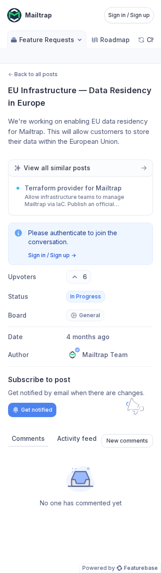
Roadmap (115, 39)
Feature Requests (46, 39)
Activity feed (77, 438)
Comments (28, 438)
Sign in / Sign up (129, 15)
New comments (127, 440)
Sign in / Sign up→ (52, 255)
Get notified (36, 409)
